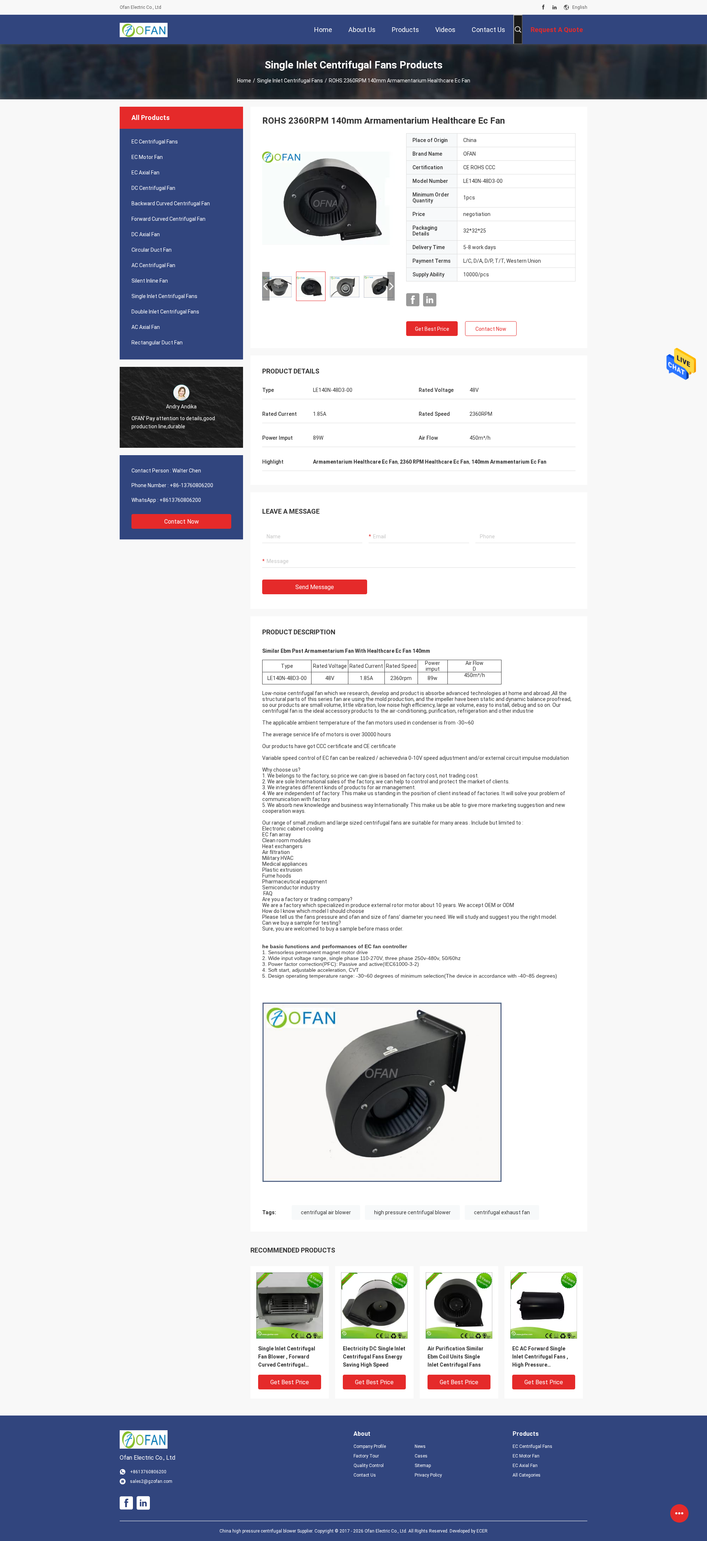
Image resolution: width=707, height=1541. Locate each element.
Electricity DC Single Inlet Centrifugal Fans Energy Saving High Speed (374, 1357)
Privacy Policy (428, 1475)
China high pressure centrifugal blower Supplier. (266, 1531)
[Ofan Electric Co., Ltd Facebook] (543, 7)
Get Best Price (432, 329)
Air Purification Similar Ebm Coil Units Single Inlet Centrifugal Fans (455, 1357)
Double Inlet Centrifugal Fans (165, 312)
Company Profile (370, 1446)
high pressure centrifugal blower (412, 1212)
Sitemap (423, 1465)
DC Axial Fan (145, 234)
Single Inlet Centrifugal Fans (290, 81)
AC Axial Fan (145, 327)
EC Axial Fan (145, 173)
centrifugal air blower (326, 1212)
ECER (482, 1531)
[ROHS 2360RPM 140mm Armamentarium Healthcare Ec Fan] (328, 199)
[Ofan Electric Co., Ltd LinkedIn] (554, 7)
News (420, 1446)
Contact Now (181, 521)
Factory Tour (366, 1456)
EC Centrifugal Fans (154, 142)
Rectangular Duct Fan (157, 343)
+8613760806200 (180, 500)
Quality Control (369, 1465)
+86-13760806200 (191, 485)
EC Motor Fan (147, 157)
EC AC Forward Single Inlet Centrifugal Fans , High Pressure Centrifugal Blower (540, 1357)
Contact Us (365, 1475)
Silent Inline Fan (149, 281)
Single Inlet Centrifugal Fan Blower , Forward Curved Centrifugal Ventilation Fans (286, 1357)
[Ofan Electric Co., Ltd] (144, 29)
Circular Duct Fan (151, 250)
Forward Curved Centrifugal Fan (168, 219)
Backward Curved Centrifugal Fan (170, 203)
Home (244, 81)
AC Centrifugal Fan (153, 265)
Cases (421, 1456)
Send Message (314, 587)
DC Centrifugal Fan (153, 188)
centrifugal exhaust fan (502, 1212)
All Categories (527, 1475)
